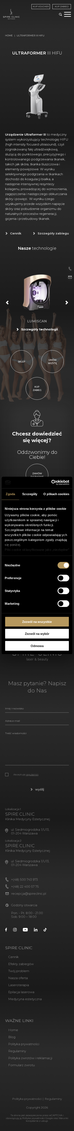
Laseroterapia (18, 985)
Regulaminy (17, 1051)
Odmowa (37, 645)
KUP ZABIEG (37, 388)
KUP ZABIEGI (62, 6)
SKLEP (21, 361)
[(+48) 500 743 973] (70, 268)
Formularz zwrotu (21, 1065)
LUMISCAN (37, 321)
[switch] (63, 578)
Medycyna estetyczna (25, 999)
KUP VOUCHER (41, 6)
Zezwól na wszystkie (37, 621)
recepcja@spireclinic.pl (28, 894)
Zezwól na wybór (37, 633)
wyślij (39, 789)
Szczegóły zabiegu (53, 233)
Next (67, 302)
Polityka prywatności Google (37, 1118)
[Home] (11, 14)
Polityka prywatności (23, 1044)
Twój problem (18, 971)
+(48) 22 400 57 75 (25, 886)
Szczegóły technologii (39, 329)
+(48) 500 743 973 (24, 879)
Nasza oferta (18, 978)
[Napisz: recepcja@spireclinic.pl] (70, 277)
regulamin (32, 774)
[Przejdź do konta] (6, 929)
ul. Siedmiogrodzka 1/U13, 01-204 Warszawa (30, 831)
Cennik (15, 233)
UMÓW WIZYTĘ (52, 361)
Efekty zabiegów (21, 964)
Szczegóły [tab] (29, 494)
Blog (11, 1037)
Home (9, 35)
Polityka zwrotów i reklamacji (30, 1058)
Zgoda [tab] (10, 494)
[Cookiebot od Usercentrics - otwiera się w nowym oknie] (52, 482)
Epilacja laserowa (21, 992)
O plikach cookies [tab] (56, 494)
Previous (7, 302)
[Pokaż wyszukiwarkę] (60, 15)
